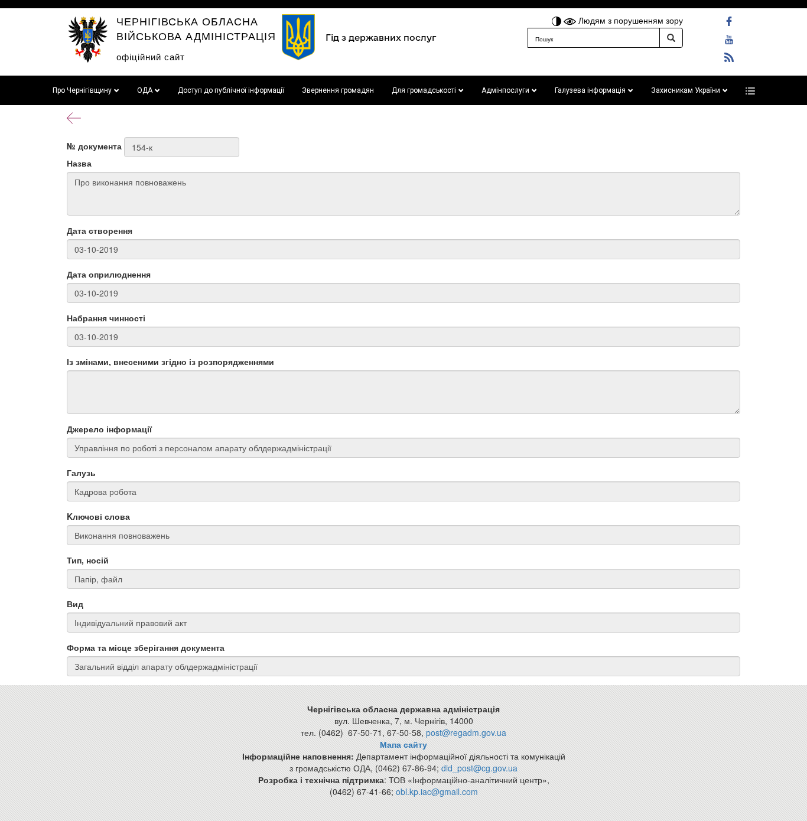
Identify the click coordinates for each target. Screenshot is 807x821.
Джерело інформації (109, 429)
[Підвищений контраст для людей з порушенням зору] (558, 20)
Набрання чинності (106, 318)
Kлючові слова (98, 516)
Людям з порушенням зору (629, 20)
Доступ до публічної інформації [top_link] (231, 90)
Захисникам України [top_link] (685, 90)
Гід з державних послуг (381, 37)
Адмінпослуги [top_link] (505, 90)
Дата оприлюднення (109, 274)
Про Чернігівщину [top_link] (82, 90)
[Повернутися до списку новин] (74, 117)
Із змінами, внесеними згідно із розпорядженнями (170, 361)
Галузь (81, 472)
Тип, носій (88, 560)
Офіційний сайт (150, 56)
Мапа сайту (403, 744)
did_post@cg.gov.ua (479, 768)
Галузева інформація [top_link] (590, 90)
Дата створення (99, 230)
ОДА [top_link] (144, 90)
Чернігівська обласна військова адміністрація (196, 28)
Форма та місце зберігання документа (145, 647)
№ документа (94, 146)
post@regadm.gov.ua (466, 732)
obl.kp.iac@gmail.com (437, 791)
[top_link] (750, 90)
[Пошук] (671, 38)
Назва (79, 163)
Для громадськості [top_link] (424, 90)
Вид (75, 604)
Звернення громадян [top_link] (338, 90)
